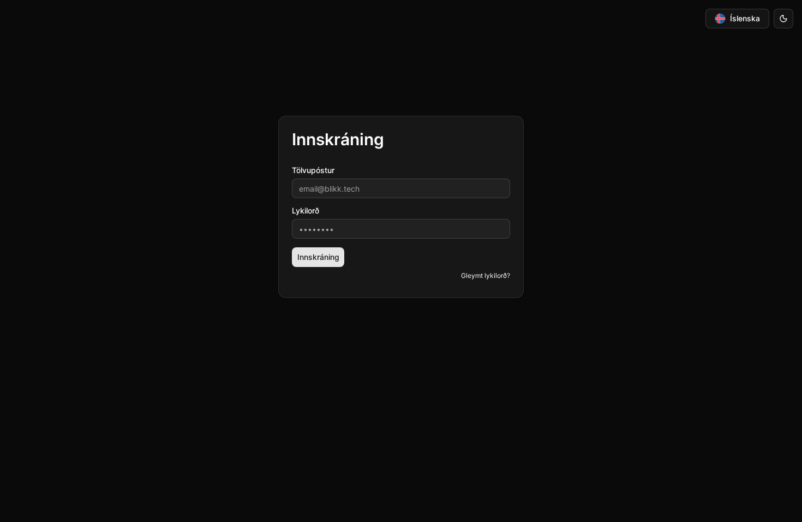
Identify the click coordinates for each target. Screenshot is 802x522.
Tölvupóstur (313, 170)
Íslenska (745, 18)
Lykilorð (305, 211)
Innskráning (318, 257)
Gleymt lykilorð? (485, 275)
